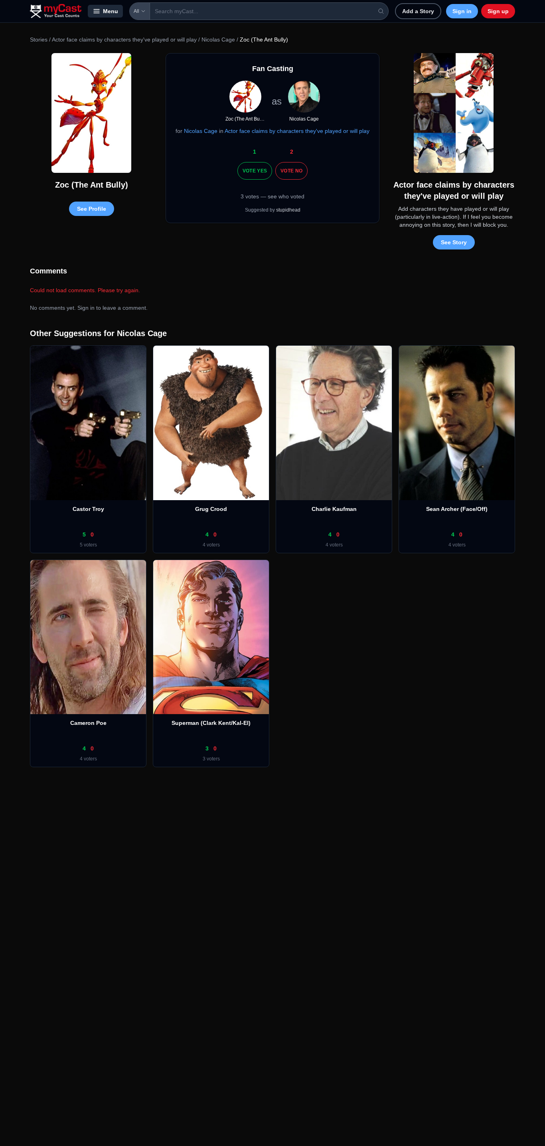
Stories (38, 39)
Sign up (498, 11)
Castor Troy (88, 509)
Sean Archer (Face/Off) (457, 509)
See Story (454, 242)
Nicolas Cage (218, 39)
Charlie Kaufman (334, 509)
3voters (211, 759)
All (136, 11)
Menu (110, 11)
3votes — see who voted (272, 196)
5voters (88, 545)
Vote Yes (255, 171)
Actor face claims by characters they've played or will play (124, 39)
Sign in (462, 11)
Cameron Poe (88, 723)
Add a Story (418, 11)
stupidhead (288, 210)
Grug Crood (211, 509)
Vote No (291, 171)
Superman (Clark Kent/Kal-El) (211, 723)
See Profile (91, 209)
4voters (211, 545)
